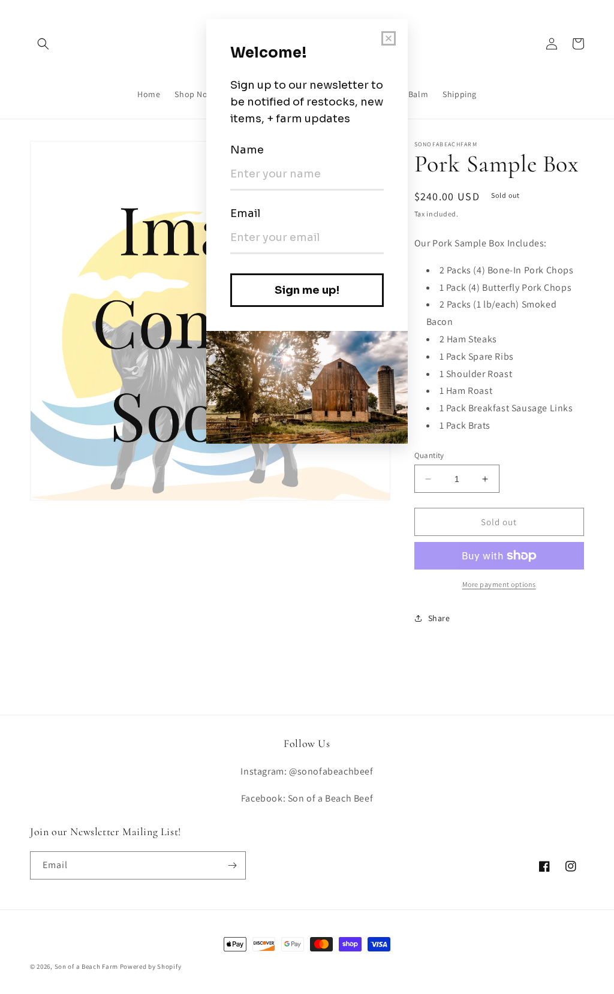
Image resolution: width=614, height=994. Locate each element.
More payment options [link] (499, 584)
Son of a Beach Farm (86, 966)
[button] (43, 44)
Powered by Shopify (151, 966)
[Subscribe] (232, 865)
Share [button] (439, 618)
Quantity (429, 455)
